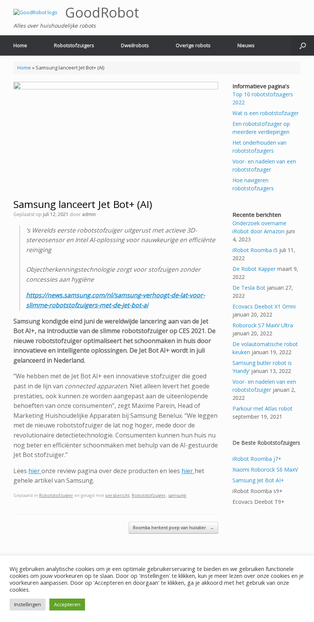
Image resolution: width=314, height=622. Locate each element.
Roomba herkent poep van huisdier (173, 527)
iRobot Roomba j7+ (256, 458)
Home (20, 45)
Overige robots (193, 45)
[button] (302, 45)
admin (89, 214)
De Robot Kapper (254, 268)
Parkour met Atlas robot (262, 408)
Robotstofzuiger (56, 495)
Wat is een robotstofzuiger (265, 113)
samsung (177, 495)
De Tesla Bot (248, 287)
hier (34, 471)
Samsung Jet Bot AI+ (258, 480)
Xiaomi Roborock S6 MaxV (265, 469)
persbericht (117, 495)
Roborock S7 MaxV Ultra (262, 325)
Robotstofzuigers (74, 45)
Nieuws (246, 45)
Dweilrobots (135, 45)
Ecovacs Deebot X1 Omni (264, 306)
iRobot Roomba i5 (255, 250)
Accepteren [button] (67, 604)
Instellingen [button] (27, 604)
